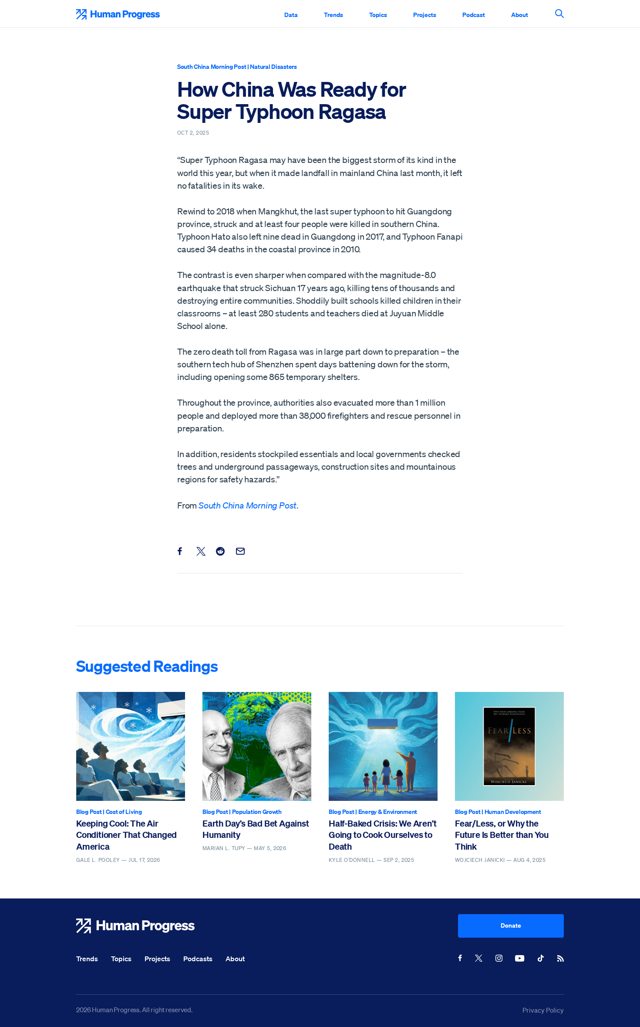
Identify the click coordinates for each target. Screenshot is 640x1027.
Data (291, 14)
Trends (333, 14)
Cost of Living (124, 811)
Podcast (473, 14)
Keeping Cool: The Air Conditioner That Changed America (126, 835)
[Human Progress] (267, 926)
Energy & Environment (387, 811)
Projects (424, 14)
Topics (378, 14)
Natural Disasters (273, 66)
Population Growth (257, 811)
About (519, 14)
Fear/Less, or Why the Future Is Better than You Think (502, 835)
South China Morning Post (211, 66)
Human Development (513, 811)
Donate (511, 925)
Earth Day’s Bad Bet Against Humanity (255, 829)
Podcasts (197, 958)
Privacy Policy (543, 1010)
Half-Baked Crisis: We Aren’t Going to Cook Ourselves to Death (382, 835)
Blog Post (88, 811)
